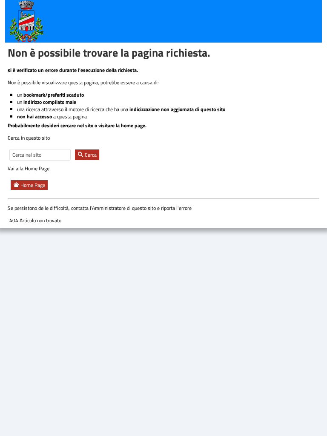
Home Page (32, 185)
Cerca (90, 155)
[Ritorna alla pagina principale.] (26, 21)
